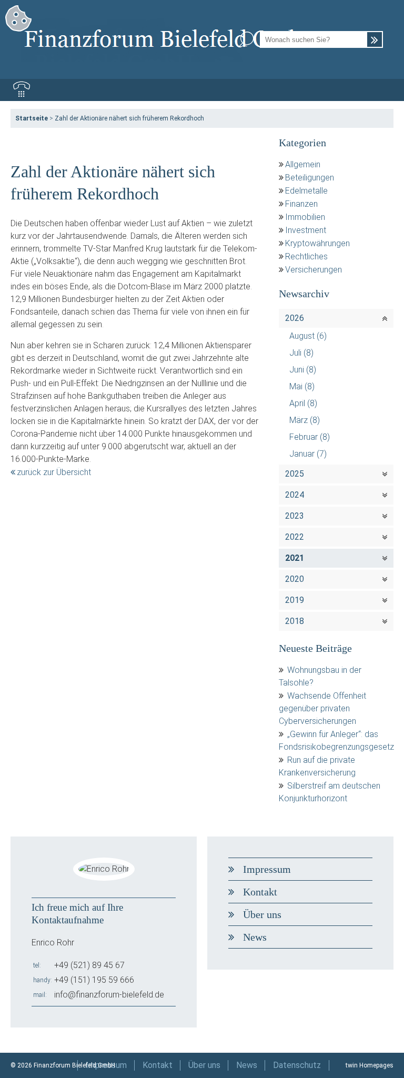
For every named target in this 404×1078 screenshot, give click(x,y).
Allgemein (302, 164)
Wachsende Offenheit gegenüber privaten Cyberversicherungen (322, 708)
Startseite (31, 118)
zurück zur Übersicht (54, 472)
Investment (305, 230)
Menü (382, 90)
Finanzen (301, 204)
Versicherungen (313, 270)
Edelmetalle (306, 191)
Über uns (262, 914)
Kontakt (260, 892)
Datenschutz (297, 1065)
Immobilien (305, 217)
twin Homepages (369, 1065)
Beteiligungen (309, 178)
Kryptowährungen (317, 243)
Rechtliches (306, 256)
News (255, 937)
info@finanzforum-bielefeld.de (109, 995)
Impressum (267, 869)
